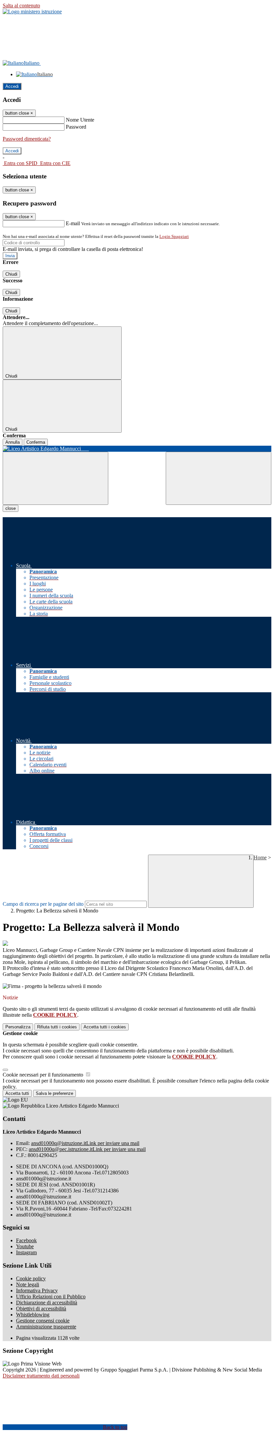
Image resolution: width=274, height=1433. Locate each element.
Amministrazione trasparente (46, 1326)
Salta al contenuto (21, 5)
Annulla (12, 442)
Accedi (12, 86)
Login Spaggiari (174, 236)
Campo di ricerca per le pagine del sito (43, 904)
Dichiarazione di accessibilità (46, 1302)
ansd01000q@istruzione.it (85, 1143)
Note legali (27, 1284)
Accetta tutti (105, 1026)
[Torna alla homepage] (137, 449)
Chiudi (11, 274)
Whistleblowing (32, 1314)
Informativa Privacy (37, 1290)
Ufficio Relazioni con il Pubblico (51, 1296)
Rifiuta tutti (57, 1026)
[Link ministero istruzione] (32, 11)
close (10, 508)
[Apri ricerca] (218, 478)
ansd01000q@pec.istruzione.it (87, 1149)
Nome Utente (80, 120)
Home (260, 857)
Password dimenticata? (27, 139)
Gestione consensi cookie (43, 1320)
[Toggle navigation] (55, 478)
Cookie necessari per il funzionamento (44, 1075)
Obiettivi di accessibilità (41, 1308)
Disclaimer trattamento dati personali (41, 1376)
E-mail (73, 223)
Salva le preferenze (54, 1093)
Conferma (35, 442)
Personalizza (17, 1026)
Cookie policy (31, 1278)
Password (76, 127)
